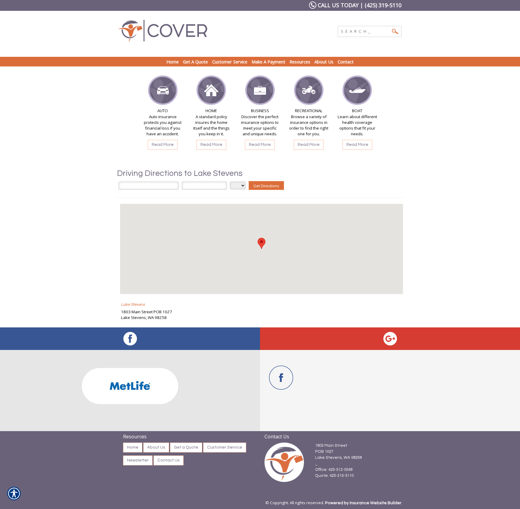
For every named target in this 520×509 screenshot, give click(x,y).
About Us (156, 447)
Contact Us (168, 460)
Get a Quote (186, 447)
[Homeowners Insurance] (211, 91)
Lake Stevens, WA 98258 (338, 457)
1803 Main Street (331, 445)
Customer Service (224, 447)
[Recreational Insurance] (309, 91)
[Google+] (390, 338)
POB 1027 (324, 451)
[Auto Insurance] (163, 91)
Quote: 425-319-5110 (334, 476)
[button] (261, 243)
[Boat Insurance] (357, 91)
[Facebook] (130, 338)
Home (132, 447)
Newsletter (138, 460)
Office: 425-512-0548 (333, 470)
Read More (163, 145)
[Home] (199, 31)
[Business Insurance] (260, 91)
